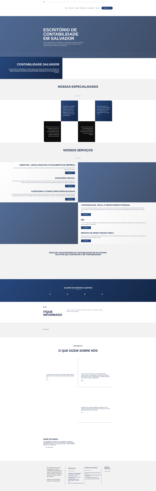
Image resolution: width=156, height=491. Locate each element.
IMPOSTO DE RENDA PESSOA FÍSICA (97, 233)
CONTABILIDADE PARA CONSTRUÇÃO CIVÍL (92, 473)
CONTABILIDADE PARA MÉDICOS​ (91, 477)
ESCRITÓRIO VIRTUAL (65, 178)
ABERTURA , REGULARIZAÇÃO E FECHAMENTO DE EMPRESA (74, 474)
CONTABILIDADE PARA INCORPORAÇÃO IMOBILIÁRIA (93, 475)
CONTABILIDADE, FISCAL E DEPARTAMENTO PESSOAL (105, 205)
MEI (82, 220)
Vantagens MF (91, 8)
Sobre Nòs (71, 8)
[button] (44, 294)
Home (66, 8)
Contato (97, 8)
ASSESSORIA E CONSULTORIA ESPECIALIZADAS (53, 191)
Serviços (77, 8)
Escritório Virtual (83, 8)
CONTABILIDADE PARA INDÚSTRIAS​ (92, 478)
